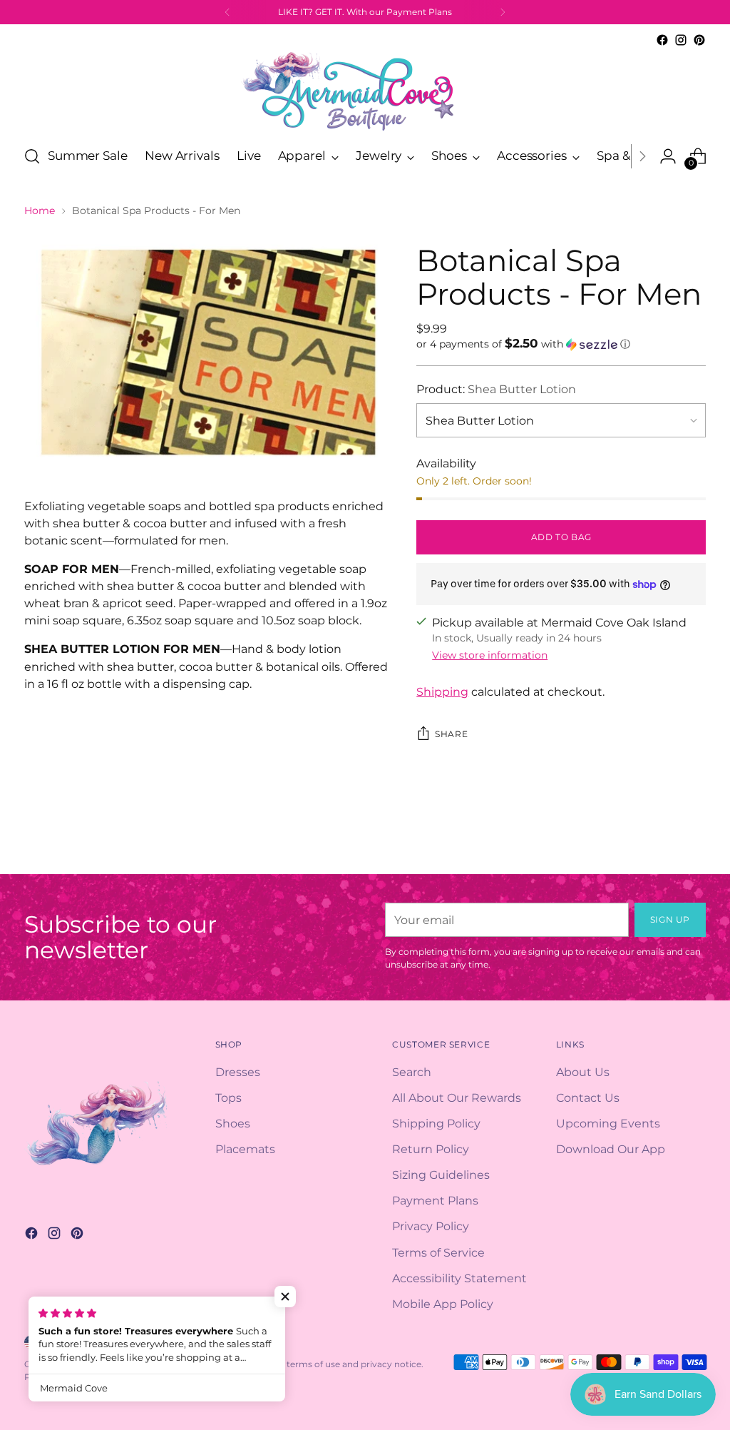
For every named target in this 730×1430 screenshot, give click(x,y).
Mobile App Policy (442, 1304)
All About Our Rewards (456, 1097)
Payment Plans (435, 1200)
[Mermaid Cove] (365, 91)
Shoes (232, 1123)
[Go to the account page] (668, 156)
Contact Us (588, 1097)
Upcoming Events (608, 1123)
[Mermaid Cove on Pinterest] (699, 40)
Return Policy (430, 1149)
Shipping (442, 691)
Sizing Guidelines (441, 1174)
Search (411, 1072)
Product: (496, 389)
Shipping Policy (436, 1123)
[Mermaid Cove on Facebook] (662, 40)
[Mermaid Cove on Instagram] (680, 40)
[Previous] (227, 12)
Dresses (237, 1072)
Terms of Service (438, 1252)
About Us (583, 1072)
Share (451, 734)
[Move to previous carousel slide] (661, 848)
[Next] (502, 12)
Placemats (245, 1149)
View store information (490, 655)
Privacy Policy (430, 1226)
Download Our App (610, 1149)
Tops (228, 1097)
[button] (561, 344)
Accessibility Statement (459, 1278)
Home (39, 210)
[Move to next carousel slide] (694, 847)
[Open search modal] (32, 156)
